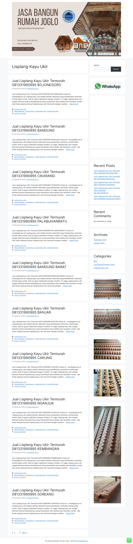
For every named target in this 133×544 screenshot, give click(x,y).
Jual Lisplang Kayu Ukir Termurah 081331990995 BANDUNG (38, 128)
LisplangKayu (29, 111)
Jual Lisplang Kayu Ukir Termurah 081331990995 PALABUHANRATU (39, 219)
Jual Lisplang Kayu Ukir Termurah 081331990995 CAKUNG (38, 356)
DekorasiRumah (19, 111)
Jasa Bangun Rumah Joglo (104, 265)
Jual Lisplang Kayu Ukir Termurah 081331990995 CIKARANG (38, 174)
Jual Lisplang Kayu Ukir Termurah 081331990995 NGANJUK (38, 401)
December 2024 (100, 240)
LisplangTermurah (52, 111)
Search (96, 65)
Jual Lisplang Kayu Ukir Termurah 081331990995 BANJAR (38, 310)
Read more (74, 104)
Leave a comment (20, 113)
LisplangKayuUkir (40, 111)
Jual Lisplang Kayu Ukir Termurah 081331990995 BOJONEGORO (38, 83)
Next (25, 533)
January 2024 (99, 243)
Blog (95, 261)
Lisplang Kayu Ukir (20, 109)
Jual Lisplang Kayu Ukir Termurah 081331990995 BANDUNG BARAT (39, 265)
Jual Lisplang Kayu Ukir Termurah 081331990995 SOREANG (38, 492)
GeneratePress (82, 541)
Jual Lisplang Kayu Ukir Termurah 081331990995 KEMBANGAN (38, 447)
